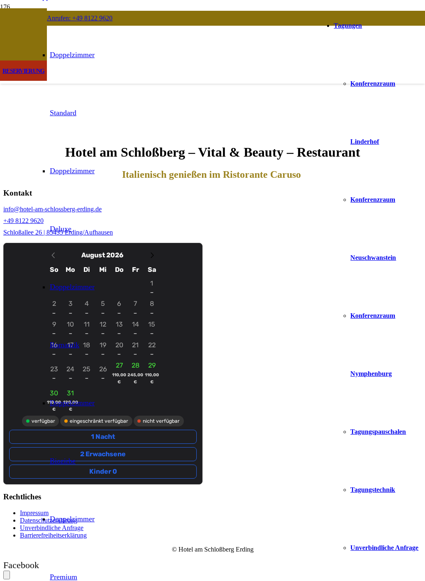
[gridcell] (119, 374)
